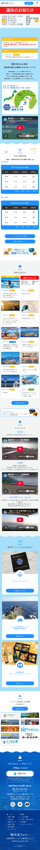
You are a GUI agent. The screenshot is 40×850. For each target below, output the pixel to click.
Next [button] (37, 21)
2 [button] (13, 32)
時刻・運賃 (11, 817)
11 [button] (31, 32)
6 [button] (21, 32)
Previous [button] (3, 21)
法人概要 (23, 822)
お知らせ (10, 819)
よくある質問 (24, 817)
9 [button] (27, 32)
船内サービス (12, 822)
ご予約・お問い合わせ (27, 819)
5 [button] (19, 32)
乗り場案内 (11, 827)
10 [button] (29, 32)
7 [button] (23, 32)
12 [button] (33, 32)
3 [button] (15, 32)
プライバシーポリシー (27, 824)
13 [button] (35, 32)
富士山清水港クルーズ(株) (23, 796)
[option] (20, 17)
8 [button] (25, 32)
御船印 (22, 814)
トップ (11, 814)
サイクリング (12, 829)
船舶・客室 (11, 824)
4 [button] (17, 32)
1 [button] (11, 32)
